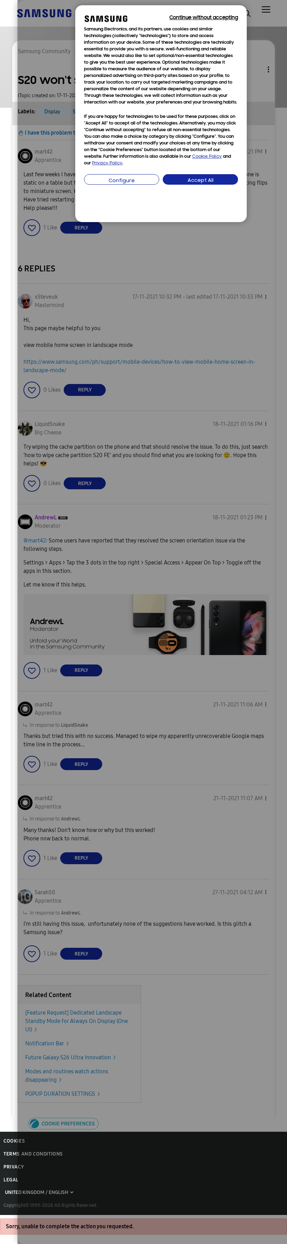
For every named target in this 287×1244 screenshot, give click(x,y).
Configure (121, 181)
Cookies (14, 1141)
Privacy (14, 1167)
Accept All (201, 180)
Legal (11, 1180)
